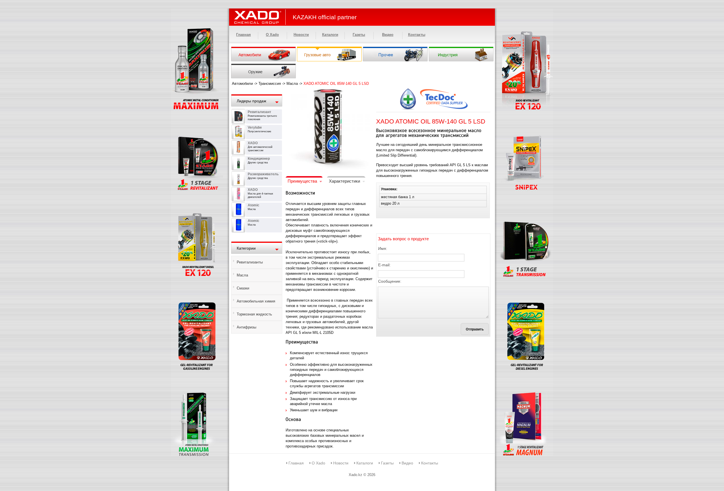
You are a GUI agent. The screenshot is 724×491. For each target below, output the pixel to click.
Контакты (416, 35)
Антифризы (246, 327)
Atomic (253, 205)
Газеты (359, 35)
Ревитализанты (250, 262)
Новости (301, 35)
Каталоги (330, 35)
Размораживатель (263, 174)
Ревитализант (259, 112)
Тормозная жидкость (254, 314)
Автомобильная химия (256, 301)
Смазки (243, 288)
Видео (387, 35)
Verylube (255, 127)
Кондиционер (259, 159)
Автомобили (242, 83)
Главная (243, 35)
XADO (253, 143)
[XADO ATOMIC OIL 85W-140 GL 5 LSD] (328, 92)
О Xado (272, 35)
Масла (292, 83)
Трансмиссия (269, 83)
